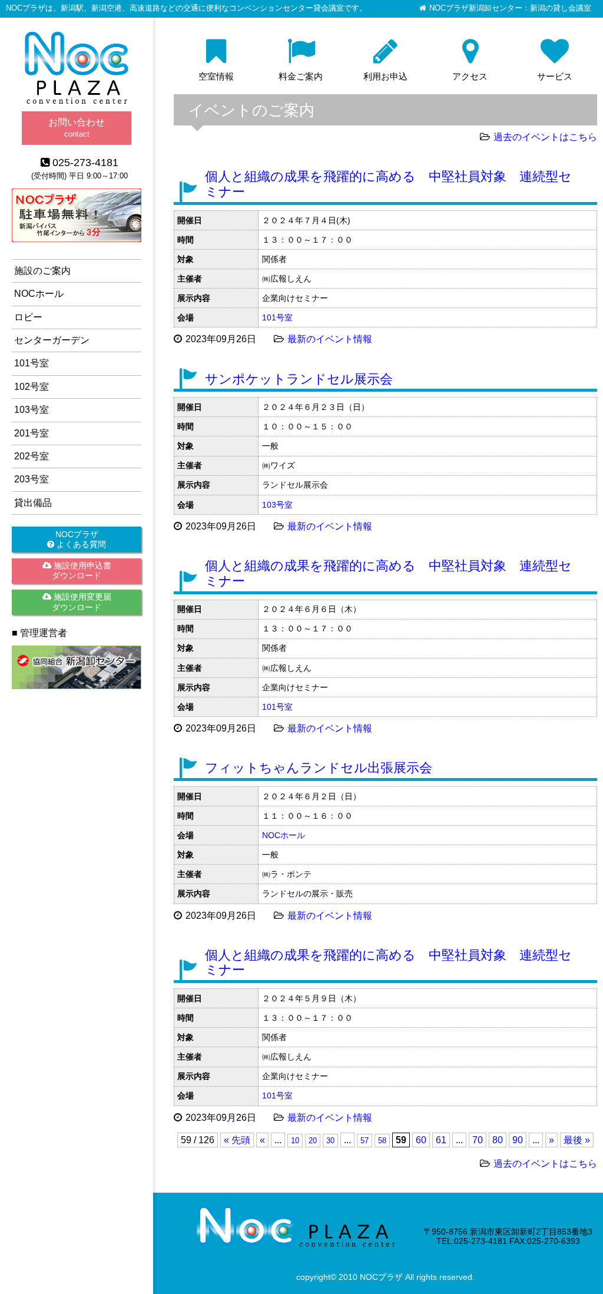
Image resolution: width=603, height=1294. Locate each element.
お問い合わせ (76, 127)
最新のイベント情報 (329, 339)
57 (364, 1140)
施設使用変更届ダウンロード (81, 601)
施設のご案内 (42, 271)
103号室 (277, 504)
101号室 (277, 317)
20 (313, 1140)
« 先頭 (237, 1140)
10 (295, 1140)
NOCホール (283, 835)
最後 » (577, 1140)
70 (477, 1140)
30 (330, 1140)
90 (517, 1140)
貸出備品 (33, 503)
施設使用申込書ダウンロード (81, 570)
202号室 (31, 456)
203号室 (31, 479)
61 (441, 1140)
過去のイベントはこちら (545, 137)
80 (497, 1140)
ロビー (28, 317)
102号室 (31, 387)
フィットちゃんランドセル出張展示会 (318, 767)
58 (382, 1140)
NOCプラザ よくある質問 (80, 539)
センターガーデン (52, 340)
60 (421, 1140)
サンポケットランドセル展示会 (299, 379)
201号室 (31, 433)
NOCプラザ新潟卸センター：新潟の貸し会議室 (510, 8)
